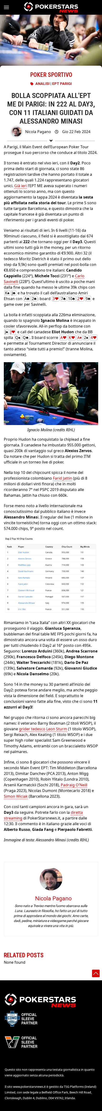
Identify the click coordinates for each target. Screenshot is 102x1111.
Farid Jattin (62, 478)
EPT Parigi (62, 84)
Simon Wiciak (16, 796)
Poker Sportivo (51, 74)
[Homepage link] (51, 7)
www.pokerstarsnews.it (29, 1086)
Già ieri (20, 185)
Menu (8, 7)
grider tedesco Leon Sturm (43, 728)
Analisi (42, 84)
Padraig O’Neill (74, 784)
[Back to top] (96, 973)
